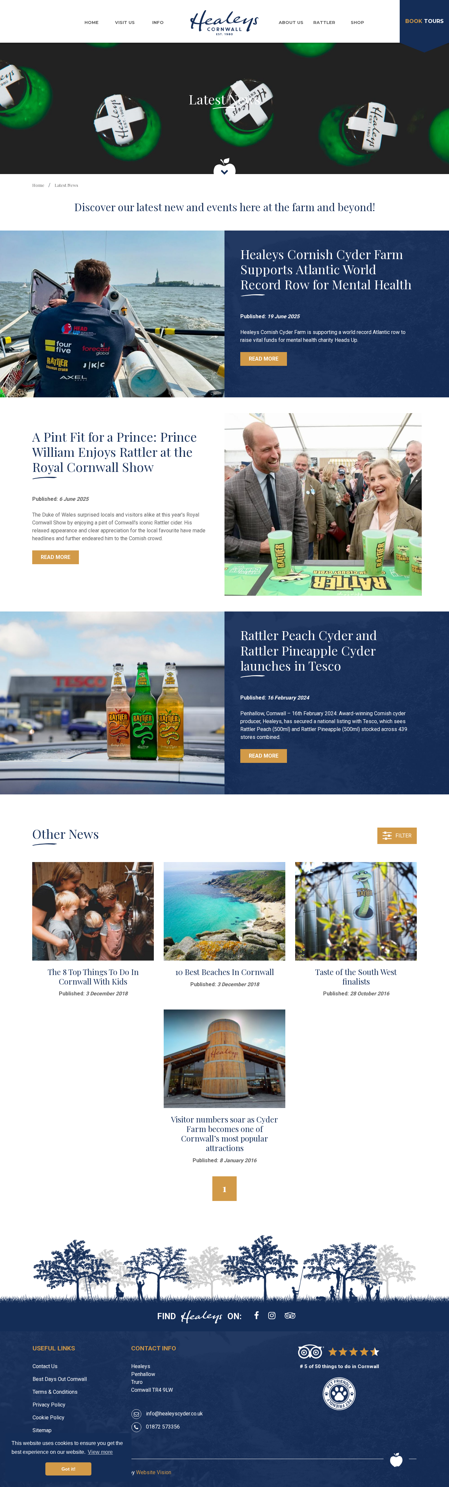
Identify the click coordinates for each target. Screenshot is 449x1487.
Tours (424, 21)
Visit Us (125, 22)
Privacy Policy (49, 1405)
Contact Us (45, 1366)
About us (291, 22)
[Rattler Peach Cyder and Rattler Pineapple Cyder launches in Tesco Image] (112, 702)
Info (158, 22)
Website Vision (153, 1472)
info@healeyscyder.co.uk (174, 1413)
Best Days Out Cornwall (60, 1379)
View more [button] (100, 1452)
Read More (263, 359)
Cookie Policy (48, 1417)
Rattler (324, 22)
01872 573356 (163, 1427)
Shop (357, 22)
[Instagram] (272, 1316)
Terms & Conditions (55, 1392)
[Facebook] (256, 1316)
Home (91, 22)
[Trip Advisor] (290, 1316)
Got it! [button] (68, 1469)
